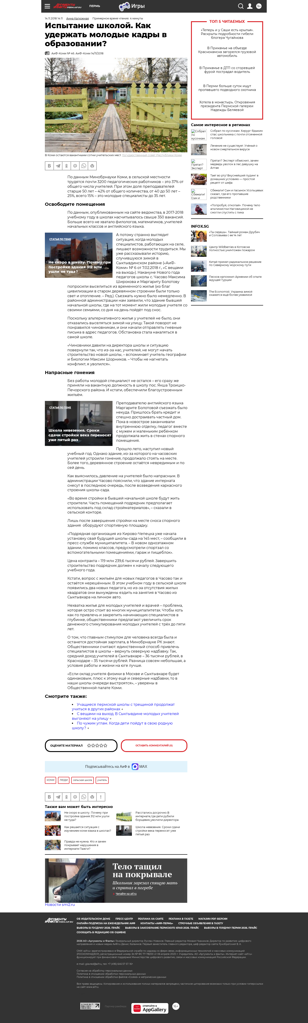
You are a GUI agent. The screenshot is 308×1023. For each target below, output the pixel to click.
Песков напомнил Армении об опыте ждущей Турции (235, 278)
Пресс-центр (124, 918)
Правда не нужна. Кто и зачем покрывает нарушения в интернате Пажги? (85, 845)
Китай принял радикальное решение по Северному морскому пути (235, 263)
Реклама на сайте (150, 918)
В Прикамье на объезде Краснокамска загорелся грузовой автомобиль (227, 52)
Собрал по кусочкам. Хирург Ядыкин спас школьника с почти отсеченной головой (236, 134)
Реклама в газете (181, 918)
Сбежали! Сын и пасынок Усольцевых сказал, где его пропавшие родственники (236, 194)
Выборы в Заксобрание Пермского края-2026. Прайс (162, 927)
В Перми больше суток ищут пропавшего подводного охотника (227, 88)
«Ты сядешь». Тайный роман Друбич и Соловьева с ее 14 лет (234, 234)
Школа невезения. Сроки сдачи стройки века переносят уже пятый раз (158, 830)
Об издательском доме (93, 918)
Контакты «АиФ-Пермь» (156, 923)
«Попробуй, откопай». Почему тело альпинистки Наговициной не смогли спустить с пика (235, 209)
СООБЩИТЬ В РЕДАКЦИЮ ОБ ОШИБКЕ (101, 932)
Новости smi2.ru (60, 905)
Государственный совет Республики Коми (152, 155)
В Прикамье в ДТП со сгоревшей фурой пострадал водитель (227, 70)
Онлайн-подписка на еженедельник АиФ (106, 923)
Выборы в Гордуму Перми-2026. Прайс (230, 927)
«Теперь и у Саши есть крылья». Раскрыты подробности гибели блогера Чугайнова (227, 34)
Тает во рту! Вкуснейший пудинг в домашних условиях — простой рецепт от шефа (234, 179)
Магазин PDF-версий (212, 918)
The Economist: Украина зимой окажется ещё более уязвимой (230, 293)
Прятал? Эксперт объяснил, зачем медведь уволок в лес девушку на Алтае (234, 164)
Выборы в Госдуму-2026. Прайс (98, 927)
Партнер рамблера (115, 1006)
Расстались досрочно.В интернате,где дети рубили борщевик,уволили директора (157, 816)
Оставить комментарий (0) (154, 745)
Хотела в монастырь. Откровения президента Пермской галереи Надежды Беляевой (227, 106)
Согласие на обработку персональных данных (104, 970)
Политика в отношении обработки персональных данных (111, 973)
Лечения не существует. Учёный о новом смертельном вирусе (233, 147)
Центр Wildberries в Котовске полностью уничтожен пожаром (232, 248)
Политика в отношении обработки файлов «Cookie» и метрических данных (121, 977)
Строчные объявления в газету (200, 923)
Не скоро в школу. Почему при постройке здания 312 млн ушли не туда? (86, 816)
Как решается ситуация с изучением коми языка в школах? (87, 828)
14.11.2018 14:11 (54, 18)
